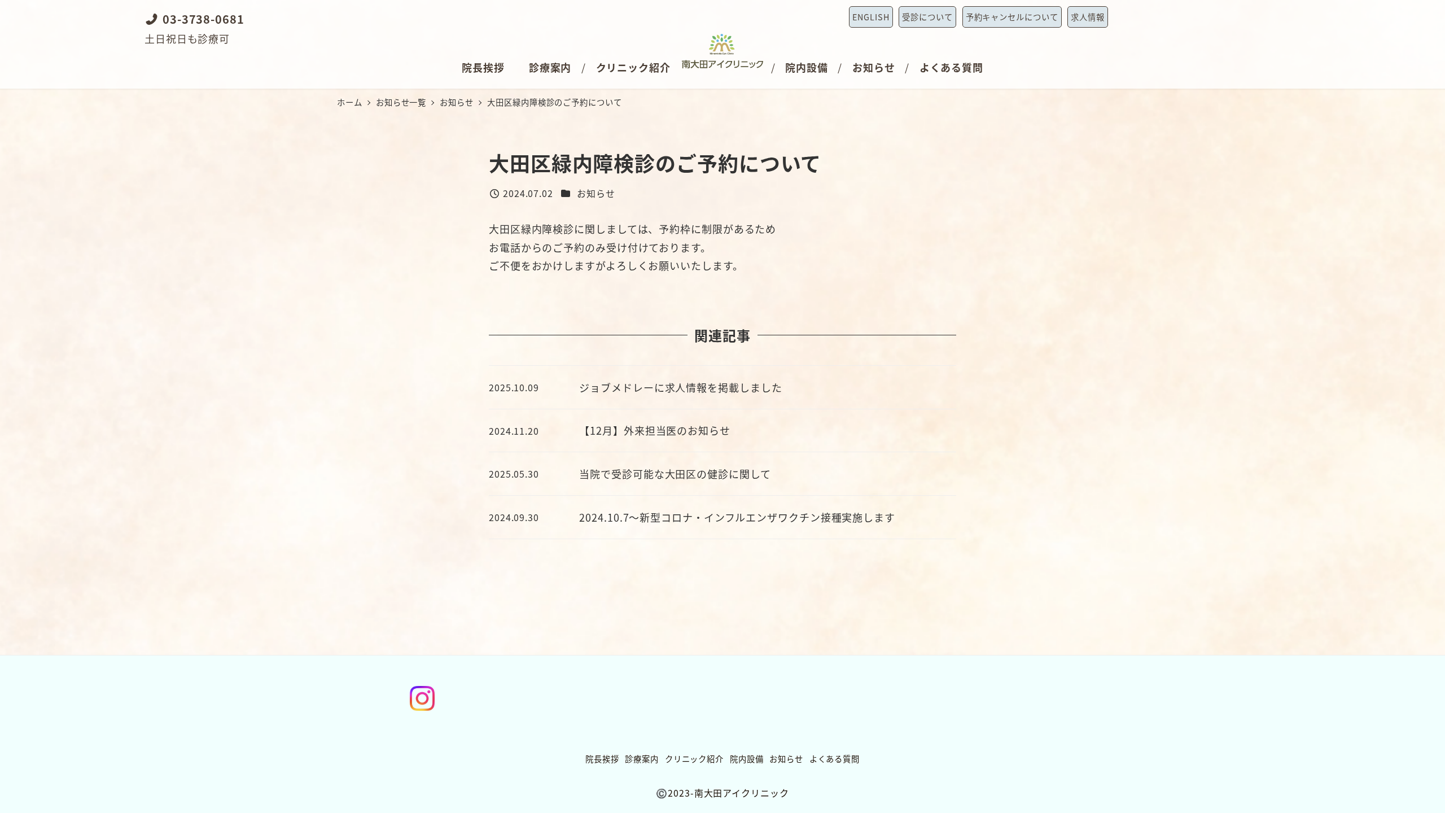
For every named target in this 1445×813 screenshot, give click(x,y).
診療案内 (642, 758)
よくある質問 (834, 758)
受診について (927, 17)
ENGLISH (870, 17)
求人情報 (1088, 17)
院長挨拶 (602, 758)
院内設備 (747, 758)
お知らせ (596, 193)
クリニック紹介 (694, 758)
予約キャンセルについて (1012, 17)
